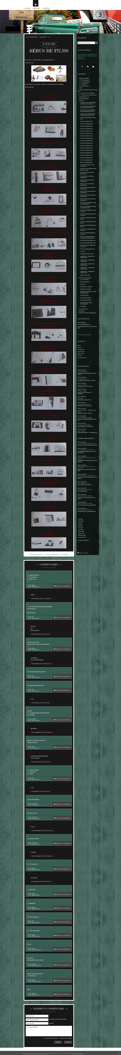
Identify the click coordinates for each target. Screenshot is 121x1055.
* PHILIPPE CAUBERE (84, 78)
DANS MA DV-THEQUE (85, 289)
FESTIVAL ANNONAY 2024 (86, 160)
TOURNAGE (83, 306)
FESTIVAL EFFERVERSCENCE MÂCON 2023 (88, 214)
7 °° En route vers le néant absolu (87, 93)
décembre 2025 (82, 535)
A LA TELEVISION (84, 279)
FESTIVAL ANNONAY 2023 (86, 157)
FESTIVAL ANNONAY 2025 (86, 162)
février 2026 (81, 531)
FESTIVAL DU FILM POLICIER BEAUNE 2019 (87, 184)
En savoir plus (80, 1053)
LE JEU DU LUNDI (39, 554)
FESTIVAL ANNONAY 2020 (86, 152)
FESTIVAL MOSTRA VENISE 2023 (88, 242)
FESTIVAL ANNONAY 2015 (86, 140)
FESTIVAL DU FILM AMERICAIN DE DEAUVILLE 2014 (88, 169)
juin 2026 (80, 523)
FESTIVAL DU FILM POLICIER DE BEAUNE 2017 (87, 199)
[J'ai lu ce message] (119, 1053)
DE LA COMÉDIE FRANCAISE (85, 417)
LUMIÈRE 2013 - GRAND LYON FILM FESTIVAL (87, 268)
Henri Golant (81, 353)
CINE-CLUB (83, 284)
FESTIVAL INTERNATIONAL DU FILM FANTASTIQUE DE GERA (87, 237)
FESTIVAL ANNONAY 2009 (86, 126)
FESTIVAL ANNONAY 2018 (86, 148)
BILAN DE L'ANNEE (84, 282)
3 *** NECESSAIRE (83, 84)
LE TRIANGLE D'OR (82, 379)
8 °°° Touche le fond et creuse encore (87, 95)
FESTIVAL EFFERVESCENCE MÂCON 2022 (88, 233)
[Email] (35, 3)
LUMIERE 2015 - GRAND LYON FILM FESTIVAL (87, 257)
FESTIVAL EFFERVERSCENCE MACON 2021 (88, 211)
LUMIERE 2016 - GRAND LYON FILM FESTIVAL (87, 260)
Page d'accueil (42, 37)
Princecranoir (81, 443)
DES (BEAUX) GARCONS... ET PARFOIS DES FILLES (88, 292)
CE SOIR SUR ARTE (82, 371)
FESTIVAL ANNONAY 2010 (86, 128)
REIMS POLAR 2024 (84, 275)
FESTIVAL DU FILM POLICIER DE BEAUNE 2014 (87, 188)
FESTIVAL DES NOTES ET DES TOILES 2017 (87, 165)
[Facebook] (82, 67)
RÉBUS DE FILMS (48, 50)
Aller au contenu (5, 1)
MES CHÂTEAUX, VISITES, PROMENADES (86, 303)
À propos (46, 8)
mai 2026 (80, 525)
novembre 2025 (82, 537)
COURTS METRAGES (84, 98)
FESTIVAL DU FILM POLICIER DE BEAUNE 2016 (87, 195)
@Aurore (80, 483)
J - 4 (49, 37)
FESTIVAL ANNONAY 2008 (86, 123)
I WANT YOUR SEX (82, 385)
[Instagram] (87, 67)
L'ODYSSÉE (80, 398)
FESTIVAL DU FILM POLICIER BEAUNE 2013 (87, 177)
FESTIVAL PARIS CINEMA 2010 (87, 249)
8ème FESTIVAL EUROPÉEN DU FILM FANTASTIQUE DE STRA (87, 110)
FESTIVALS (81, 100)
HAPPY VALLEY (81, 431)
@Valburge (80, 466)
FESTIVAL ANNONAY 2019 (86, 150)
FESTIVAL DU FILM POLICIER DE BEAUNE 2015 (87, 192)
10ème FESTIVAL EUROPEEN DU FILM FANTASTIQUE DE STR (88, 103)
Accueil (28, 8)
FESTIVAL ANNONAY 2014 (86, 138)
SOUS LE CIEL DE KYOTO (84, 404)
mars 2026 (80, 529)
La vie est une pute (83, 309)
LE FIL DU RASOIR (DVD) (32, 37)
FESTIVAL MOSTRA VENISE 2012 (88, 240)
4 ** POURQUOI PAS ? (84, 86)
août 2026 (80, 519)
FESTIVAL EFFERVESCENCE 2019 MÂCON (88, 218)
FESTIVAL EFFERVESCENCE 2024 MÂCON (88, 222)
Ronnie (33, 585)
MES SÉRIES (81, 311)
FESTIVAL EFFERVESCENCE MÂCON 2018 (88, 229)
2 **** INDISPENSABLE (84, 82)
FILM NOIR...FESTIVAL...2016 (86, 253)
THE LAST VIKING (82, 391)
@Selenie (80, 495)
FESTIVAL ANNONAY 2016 (86, 143)
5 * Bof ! (80, 87)
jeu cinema (65, 554)
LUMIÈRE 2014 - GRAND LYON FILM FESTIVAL (87, 272)
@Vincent (80, 457)
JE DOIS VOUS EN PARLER (85, 277)
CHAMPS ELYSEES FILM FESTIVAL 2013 (88, 118)
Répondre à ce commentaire (63, 586)
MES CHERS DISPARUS (85, 300)
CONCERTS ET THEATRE (86, 286)
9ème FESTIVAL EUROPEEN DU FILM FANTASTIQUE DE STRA (87, 114)
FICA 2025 (82, 251)
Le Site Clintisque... (82, 322)
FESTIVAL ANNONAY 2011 (86, 131)
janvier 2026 (81, 533)
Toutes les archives (83, 540)
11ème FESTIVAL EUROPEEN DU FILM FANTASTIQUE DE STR (88, 107)
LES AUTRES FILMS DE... (86, 297)
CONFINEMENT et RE (84, 97)
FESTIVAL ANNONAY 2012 (86, 133)
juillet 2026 (80, 521)
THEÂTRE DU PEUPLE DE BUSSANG (87, 312)
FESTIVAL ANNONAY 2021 (86, 155)
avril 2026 (80, 527)
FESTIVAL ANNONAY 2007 (86, 121)
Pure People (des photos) (84, 324)
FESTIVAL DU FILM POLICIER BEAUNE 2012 (87, 173)
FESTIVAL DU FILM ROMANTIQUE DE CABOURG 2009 (88, 207)
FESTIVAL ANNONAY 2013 (86, 135)
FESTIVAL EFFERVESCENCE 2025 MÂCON (88, 226)
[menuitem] (28, 8)
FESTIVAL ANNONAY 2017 (86, 145)
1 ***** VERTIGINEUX (84, 80)
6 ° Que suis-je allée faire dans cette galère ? (88, 90)
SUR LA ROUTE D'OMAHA (84, 425)
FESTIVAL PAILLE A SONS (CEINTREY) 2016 (88, 246)
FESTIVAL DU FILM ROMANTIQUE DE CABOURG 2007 (88, 203)
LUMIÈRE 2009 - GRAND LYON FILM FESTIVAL (87, 264)
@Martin (80, 475)
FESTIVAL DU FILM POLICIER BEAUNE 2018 (87, 180)
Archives (36, 8)
